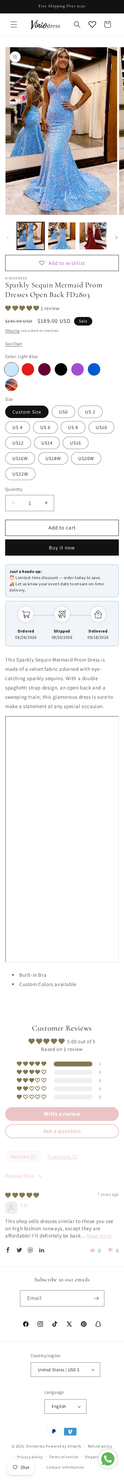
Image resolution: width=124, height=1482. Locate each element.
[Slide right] (116, 237)
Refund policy (100, 1446)
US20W (86, 458)
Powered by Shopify (63, 1446)
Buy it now (62, 547)
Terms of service (63, 1456)
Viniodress (35, 1446)
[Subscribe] (96, 1298)
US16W (20, 458)
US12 (18, 443)
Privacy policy (30, 1456)
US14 (47, 443)
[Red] (28, 369)
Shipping (12, 330)
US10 (101, 427)
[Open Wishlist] (92, 24)
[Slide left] (7, 237)
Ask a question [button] (62, 1131)
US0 (63, 412)
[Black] (61, 369)
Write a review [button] (62, 1113)
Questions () (63, 1156)
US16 (75, 443)
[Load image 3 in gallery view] (93, 236)
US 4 (17, 427)
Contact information (65, 1467)
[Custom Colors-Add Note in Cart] (11, 385)
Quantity (13, 489)
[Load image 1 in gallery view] (30, 236)
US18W (53, 458)
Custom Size (26, 412)
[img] (22, 1195)
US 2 (90, 412)
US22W (20, 474)
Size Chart (13, 343)
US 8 (73, 427)
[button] (13, 24)
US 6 (45, 427)
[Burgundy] (44, 369)
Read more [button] (99, 1235)
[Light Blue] (11, 369)
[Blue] (94, 369)
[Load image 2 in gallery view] (61, 236)
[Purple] (77, 369)
